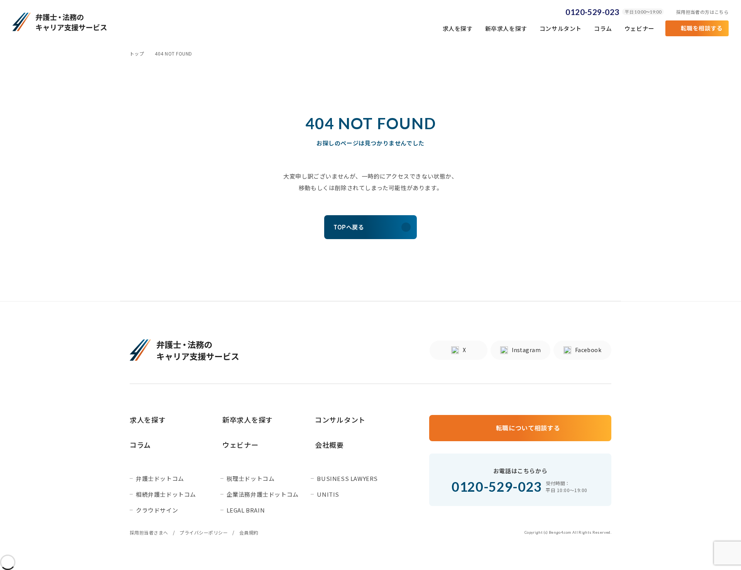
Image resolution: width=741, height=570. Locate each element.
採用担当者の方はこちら (702, 11)
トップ (137, 53)
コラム (603, 28)
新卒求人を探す (506, 28)
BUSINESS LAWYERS (347, 478)
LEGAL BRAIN (246, 510)
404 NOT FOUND (173, 53)
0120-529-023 (592, 12)
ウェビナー (639, 28)
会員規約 (249, 533)
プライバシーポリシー (203, 533)
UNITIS (328, 494)
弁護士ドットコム (160, 478)
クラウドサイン (157, 510)
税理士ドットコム (251, 478)
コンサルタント (561, 28)
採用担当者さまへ (149, 533)
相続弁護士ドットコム (166, 494)
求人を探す (458, 28)
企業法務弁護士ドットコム (263, 494)
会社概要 (329, 445)
